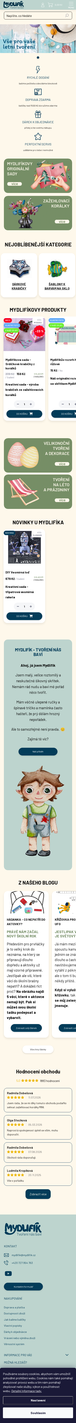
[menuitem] (19, 286)
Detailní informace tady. (26, 1391)
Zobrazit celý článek (26, 1028)
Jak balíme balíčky (15, 1319)
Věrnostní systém (14, 1344)
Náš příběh (38, 751)
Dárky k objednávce (15, 1331)
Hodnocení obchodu (38, 1071)
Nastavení (38, 1400)
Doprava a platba (14, 1307)
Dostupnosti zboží (14, 1313)
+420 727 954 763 (22, 1262)
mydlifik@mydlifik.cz (23, 1255)
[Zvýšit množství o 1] (31, 404)
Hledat (67, 15)
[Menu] (71, 5)
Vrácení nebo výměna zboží (19, 1338)
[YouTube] (8, 1272)
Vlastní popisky (13, 1325)
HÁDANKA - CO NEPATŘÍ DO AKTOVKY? (26, 922)
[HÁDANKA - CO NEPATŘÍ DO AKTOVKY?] (26, 902)
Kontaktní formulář (23, 1286)
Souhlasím (38, 1413)
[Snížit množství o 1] (18, 404)
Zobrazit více (38, 1194)
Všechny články (38, 1049)
